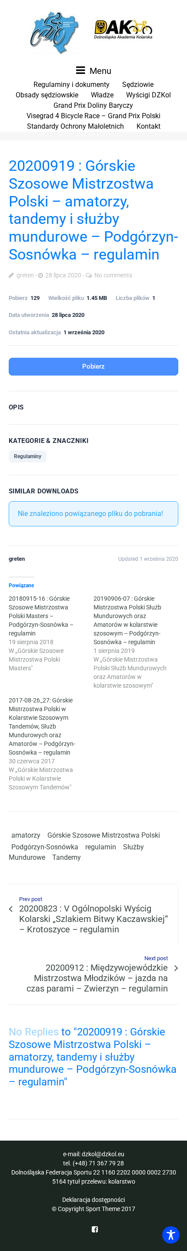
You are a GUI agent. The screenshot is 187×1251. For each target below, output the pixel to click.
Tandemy (66, 857)
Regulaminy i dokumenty (71, 84)
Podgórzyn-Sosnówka (44, 847)
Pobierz (93, 366)
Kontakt (148, 126)
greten (25, 275)
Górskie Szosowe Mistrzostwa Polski (103, 835)
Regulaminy (27, 456)
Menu (99, 71)
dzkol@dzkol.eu (103, 1154)
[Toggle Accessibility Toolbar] (170, 1234)
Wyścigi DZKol (148, 95)
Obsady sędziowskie (47, 95)
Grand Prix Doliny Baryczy (93, 105)
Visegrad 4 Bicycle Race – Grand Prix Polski (93, 116)
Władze (102, 95)
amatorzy (25, 835)
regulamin (100, 847)
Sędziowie (138, 84)
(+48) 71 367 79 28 (98, 1163)
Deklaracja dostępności (93, 1199)
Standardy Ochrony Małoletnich (75, 126)
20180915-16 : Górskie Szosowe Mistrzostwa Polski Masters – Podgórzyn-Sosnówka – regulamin (41, 616)
